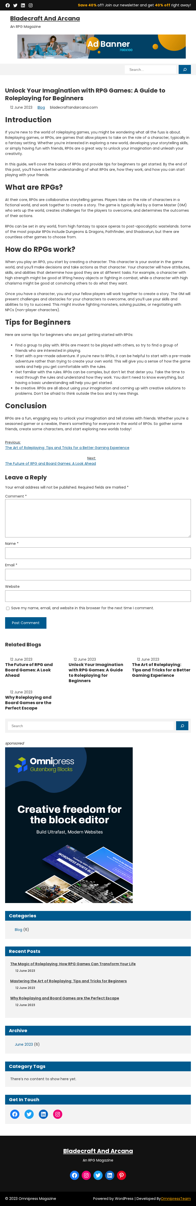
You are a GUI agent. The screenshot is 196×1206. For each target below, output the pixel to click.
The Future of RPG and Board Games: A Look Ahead (29, 670)
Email (11, 565)
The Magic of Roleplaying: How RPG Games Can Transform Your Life (73, 963)
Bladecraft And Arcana (45, 18)
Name (12, 543)
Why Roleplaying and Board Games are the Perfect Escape (28, 703)
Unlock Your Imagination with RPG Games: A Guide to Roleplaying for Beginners (96, 672)
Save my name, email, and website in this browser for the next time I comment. (82, 608)
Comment (16, 496)
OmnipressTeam (176, 1198)
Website (12, 586)
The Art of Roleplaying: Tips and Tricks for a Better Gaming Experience (161, 670)
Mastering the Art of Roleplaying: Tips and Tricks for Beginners (68, 981)
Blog (41, 107)
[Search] (185, 69)
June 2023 (24, 1044)
